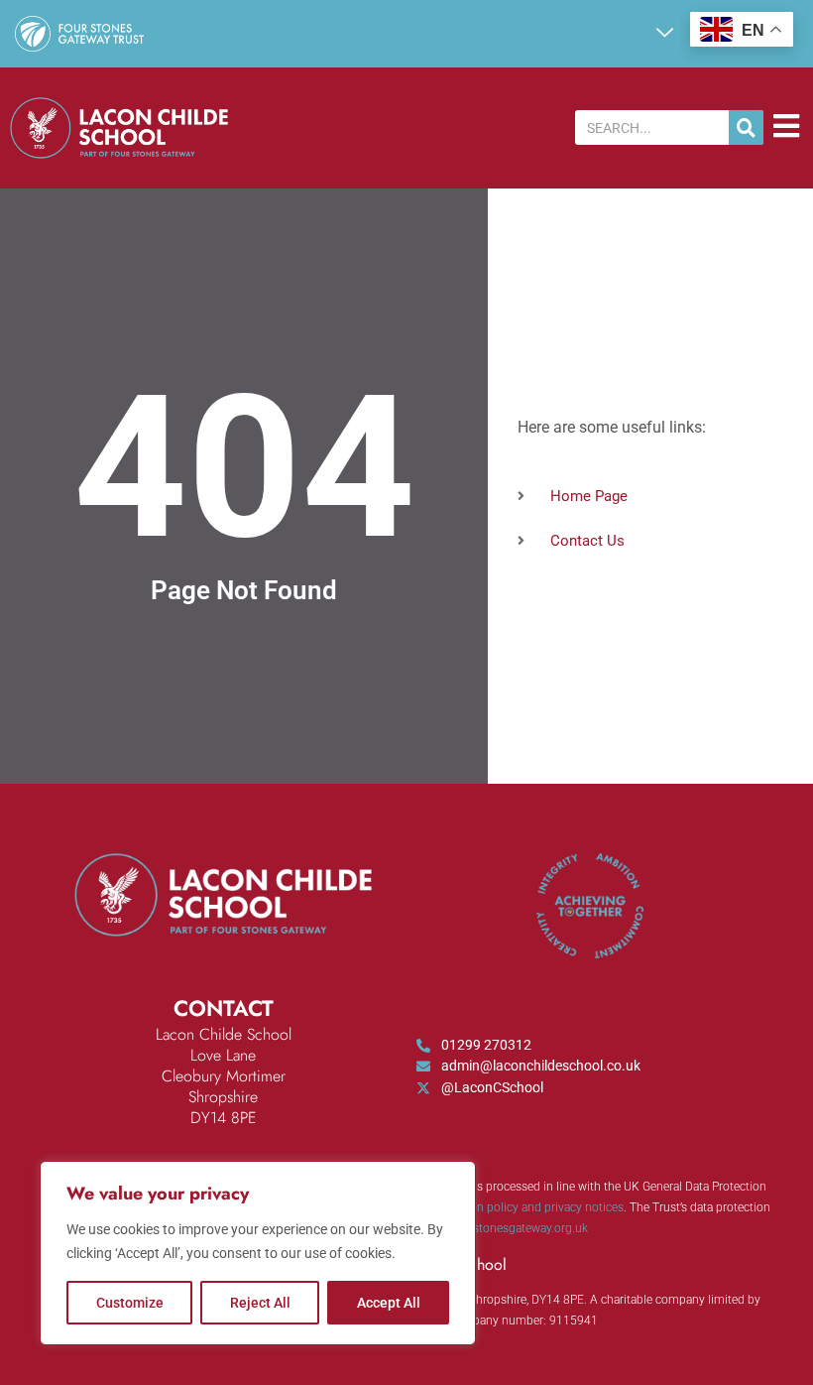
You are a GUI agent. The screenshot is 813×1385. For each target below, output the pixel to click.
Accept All (388, 1303)
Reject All (260, 1303)
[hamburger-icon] (785, 127)
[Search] (746, 127)
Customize (130, 1303)
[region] (258, 1253)
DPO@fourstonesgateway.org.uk (502, 1228)
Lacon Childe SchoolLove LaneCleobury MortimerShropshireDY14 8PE (223, 1076)
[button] (664, 34)
